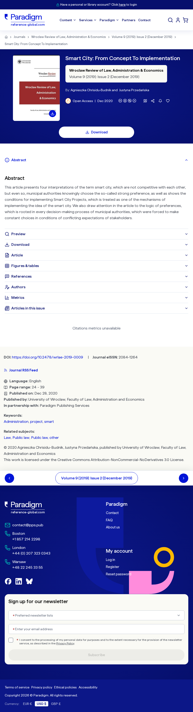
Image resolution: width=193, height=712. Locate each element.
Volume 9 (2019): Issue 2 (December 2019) (142, 37)
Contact (112, 513)
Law (7, 437)
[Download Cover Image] (52, 113)
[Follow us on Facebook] (8, 581)
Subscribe (96, 655)
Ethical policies (65, 687)
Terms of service (17, 687)
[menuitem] (178, 20)
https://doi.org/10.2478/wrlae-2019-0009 (47, 357)
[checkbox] (10, 640)
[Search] (170, 20)
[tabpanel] (96, 197)
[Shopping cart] (185, 20)
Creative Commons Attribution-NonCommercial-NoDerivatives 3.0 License (120, 459)
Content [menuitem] (66, 20)
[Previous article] (9, 478)
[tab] (96, 160)
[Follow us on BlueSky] (29, 581)
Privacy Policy (65, 643)
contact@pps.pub (27, 525)
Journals (19, 37)
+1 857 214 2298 (26, 539)
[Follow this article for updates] (160, 101)
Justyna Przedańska (134, 90)
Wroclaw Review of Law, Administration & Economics (68, 37)
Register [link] (112, 567)
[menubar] (105, 20)
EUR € (27, 704)
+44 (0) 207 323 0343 (31, 553)
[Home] (6, 37)
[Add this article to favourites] (168, 101)
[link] (46, 508)
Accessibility (88, 687)
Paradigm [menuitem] (107, 20)
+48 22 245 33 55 (27, 567)
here (122, 4)
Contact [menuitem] (144, 20)
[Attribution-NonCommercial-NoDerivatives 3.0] (127, 100)
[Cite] (145, 101)
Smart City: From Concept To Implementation (36, 44)
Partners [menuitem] (128, 20)
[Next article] (183, 478)
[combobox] (96, 615)
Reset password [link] (118, 574)
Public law (20, 437)
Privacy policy (41, 687)
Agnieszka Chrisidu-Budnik (91, 90)
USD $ (41, 704)
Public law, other (45, 437)
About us (113, 527)
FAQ (109, 520)
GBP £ (56, 704)
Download (99, 132)
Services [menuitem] (85, 20)
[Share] (152, 101)
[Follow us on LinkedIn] (18, 581)
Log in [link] (110, 560)
